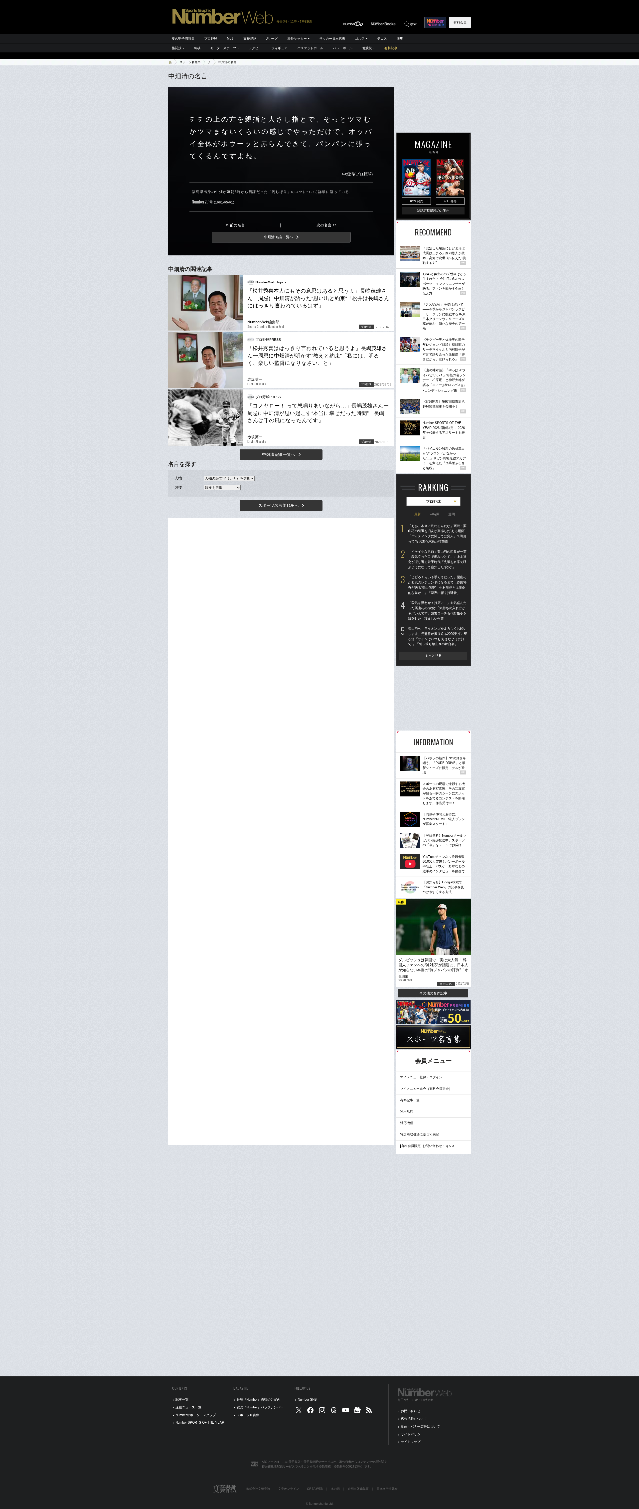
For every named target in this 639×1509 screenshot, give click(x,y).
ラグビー (255, 48)
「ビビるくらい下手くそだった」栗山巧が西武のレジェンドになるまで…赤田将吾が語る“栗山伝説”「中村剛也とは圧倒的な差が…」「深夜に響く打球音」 (437, 584)
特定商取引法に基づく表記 (419, 1134)
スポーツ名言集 (189, 62)
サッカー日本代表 (332, 38)
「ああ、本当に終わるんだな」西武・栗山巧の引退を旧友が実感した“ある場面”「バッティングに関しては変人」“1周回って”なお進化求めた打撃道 (437, 533)
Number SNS (307, 1399)
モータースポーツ (223, 48)
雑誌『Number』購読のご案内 (258, 1399)
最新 (417, 514)
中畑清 (348, 174)
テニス (382, 38)
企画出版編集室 (358, 1489)
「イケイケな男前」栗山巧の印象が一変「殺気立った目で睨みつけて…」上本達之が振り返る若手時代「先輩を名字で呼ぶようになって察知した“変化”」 (437, 559)
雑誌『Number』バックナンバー (260, 1407)
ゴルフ (360, 38)
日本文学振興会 (387, 1489)
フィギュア (279, 48)
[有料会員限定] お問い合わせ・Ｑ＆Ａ (427, 1146)
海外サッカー (297, 38)
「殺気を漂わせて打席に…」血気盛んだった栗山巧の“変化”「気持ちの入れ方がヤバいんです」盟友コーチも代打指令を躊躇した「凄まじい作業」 (437, 610)
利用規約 (406, 1111)
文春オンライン (288, 1489)
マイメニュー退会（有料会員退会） (426, 1089)
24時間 (435, 514)
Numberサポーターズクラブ (195, 1415)
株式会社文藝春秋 (258, 1489)
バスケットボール (310, 48)
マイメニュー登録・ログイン (421, 1077)
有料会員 (460, 22)
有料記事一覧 (410, 1100)
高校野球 (249, 38)
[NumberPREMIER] (435, 22)
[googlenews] (357, 1411)
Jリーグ (272, 38)
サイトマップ (410, 1442)
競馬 (400, 38)
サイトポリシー (412, 1434)
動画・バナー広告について (420, 1426)
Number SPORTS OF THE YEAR (199, 1422)
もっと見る (433, 655)
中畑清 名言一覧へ (278, 237)
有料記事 (390, 48)
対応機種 (406, 1123)
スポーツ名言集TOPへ (278, 505)
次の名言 (326, 225)
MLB (230, 38)
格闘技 (176, 48)
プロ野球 (210, 38)
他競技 (367, 48)
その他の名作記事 (433, 993)
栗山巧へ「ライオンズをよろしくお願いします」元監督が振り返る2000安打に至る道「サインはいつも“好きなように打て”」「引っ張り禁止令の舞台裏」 (437, 636)
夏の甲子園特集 (183, 38)
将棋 (197, 48)
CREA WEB (315, 1489)
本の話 (335, 1489)
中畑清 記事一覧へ (278, 454)
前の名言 (235, 225)
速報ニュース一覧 (188, 1407)
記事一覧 (181, 1399)
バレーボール (342, 48)
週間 (451, 514)
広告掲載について (414, 1419)
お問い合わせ (410, 1411)
